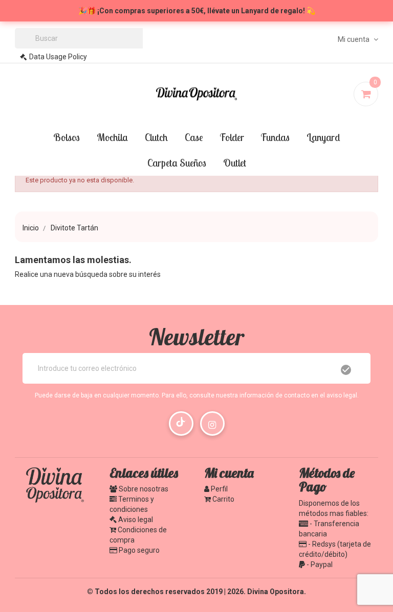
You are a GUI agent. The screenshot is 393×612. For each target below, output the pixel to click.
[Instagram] (212, 423)
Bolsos (66, 137)
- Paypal (319, 564)
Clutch (156, 137)
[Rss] (181, 423)
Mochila (112, 137)
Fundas (275, 137)
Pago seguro (138, 550)
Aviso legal (135, 519)
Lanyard (323, 137)
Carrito (222, 499)
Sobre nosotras (142, 489)
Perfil (218, 489)
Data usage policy (58, 57)
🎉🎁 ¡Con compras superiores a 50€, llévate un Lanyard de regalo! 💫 (196, 11)
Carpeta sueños (176, 162)
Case (194, 137)
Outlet (234, 162)
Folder (232, 137)
